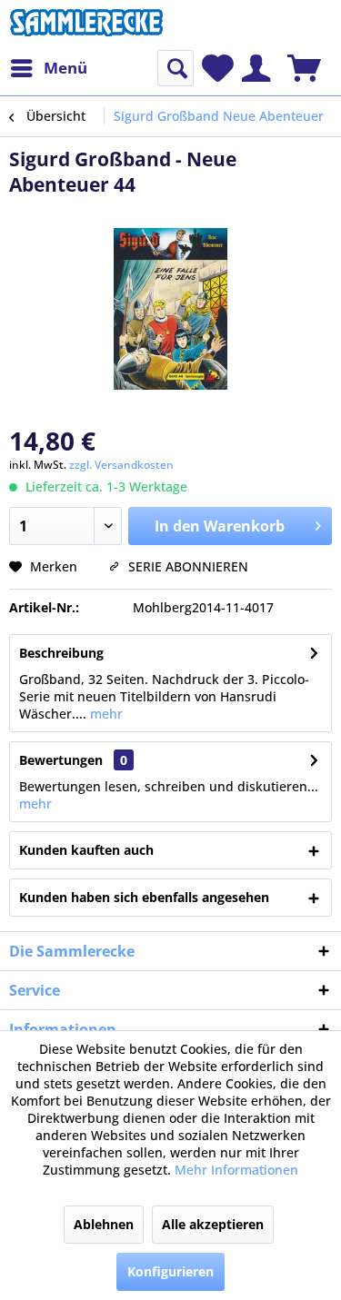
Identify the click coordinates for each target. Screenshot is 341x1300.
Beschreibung (61, 652)
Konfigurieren (170, 1271)
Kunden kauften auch (86, 849)
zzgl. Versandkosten (121, 464)
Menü (65, 67)
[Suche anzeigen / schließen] (175, 68)
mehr (104, 713)
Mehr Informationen (236, 1169)
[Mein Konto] (256, 68)
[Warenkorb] (304, 68)
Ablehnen (104, 1224)
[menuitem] (48, 68)
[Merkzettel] (218, 68)
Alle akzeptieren (213, 1224)
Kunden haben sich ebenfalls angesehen (144, 897)
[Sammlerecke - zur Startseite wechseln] (86, 25)
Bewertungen (61, 760)
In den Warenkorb (220, 526)
